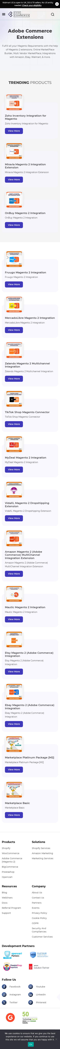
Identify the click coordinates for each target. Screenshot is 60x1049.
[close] (57, 4)
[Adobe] (40, 966)
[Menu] (4, 14)
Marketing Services (42, 858)
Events (35, 907)
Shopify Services (41, 848)
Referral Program (11, 907)
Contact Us (38, 897)
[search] (52, 14)
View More (14, 130)
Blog (4, 892)
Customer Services (42, 936)
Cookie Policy (39, 918)
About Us (37, 892)
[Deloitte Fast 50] (29, 1019)
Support (6, 913)
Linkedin (41, 994)
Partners (36, 902)
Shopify (6, 848)
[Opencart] (14, 955)
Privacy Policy (39, 913)
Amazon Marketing (42, 853)
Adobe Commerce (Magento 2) (12, 860)
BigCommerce (10, 866)
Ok (30, 1044)
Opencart (7, 877)
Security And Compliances (39, 930)
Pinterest (41, 1002)
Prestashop (8, 872)
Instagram (15, 994)
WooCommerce (10, 853)
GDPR (35, 923)
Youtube (40, 986)
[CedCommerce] (19, 14)
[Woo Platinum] (40, 954)
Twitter (14, 1002)
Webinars (7, 897)
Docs (4, 902)
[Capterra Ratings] (10, 1019)
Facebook (15, 986)
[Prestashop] (14, 966)
